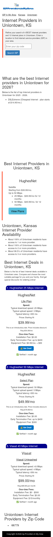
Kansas (21, 14)
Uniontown (32, 14)
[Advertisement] (26, 65)
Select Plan (26, 380)
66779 (15, 525)
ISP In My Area (9, 14)
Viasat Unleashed (26, 459)
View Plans (17, 211)
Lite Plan (26, 301)
